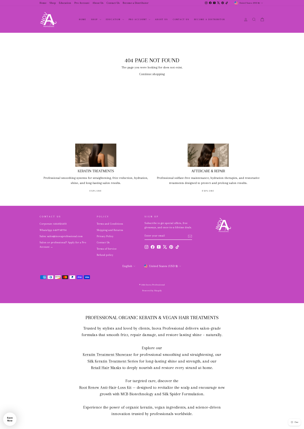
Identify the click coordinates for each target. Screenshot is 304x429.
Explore (96, 191)
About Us (97, 2)
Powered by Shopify (152, 290)
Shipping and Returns (110, 230)
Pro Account (81, 2)
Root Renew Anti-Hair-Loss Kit (105, 387)
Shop (53, 2)
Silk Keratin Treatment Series (113, 361)
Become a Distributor (136, 2)
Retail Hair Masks (106, 367)
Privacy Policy (105, 236)
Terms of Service (107, 248)
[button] (9, 419)
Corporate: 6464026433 (53, 223)
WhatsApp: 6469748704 (53, 230)
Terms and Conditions (110, 223)
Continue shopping (152, 74)
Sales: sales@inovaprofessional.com (61, 236)
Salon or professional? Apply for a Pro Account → (63, 244)
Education (65, 2)
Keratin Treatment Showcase (107, 354)
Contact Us (113, 2)
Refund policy (105, 254)
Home (43, 2)
